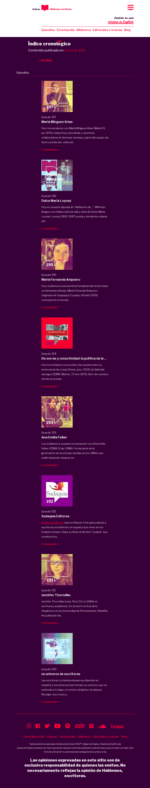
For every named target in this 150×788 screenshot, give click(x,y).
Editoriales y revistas (107, 30)
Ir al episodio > (50, 149)
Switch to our (121, 20)
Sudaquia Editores (52, 522)
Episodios (48, 30)
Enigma (95, 744)
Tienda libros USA (33, 736)
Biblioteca (84, 30)
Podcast (52, 736)
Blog (127, 30)
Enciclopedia (66, 30)
